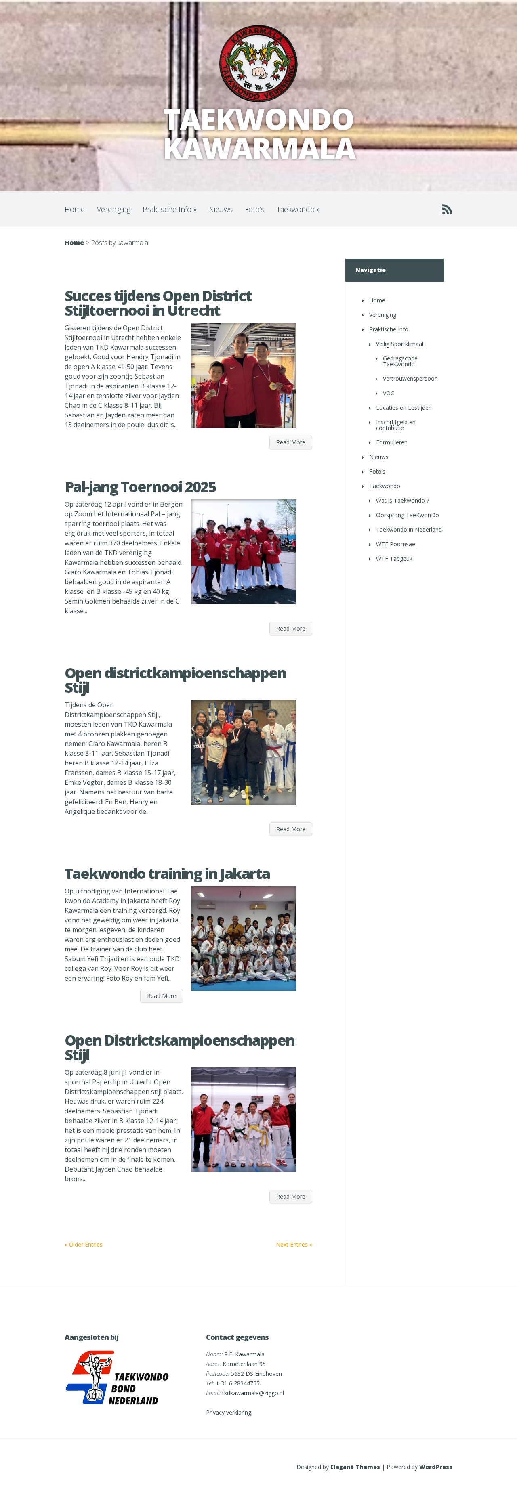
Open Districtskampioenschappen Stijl (179, 1047)
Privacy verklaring (228, 1412)
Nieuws (221, 209)
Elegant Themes (355, 1467)
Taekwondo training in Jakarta (167, 873)
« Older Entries (84, 1244)
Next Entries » (294, 1244)
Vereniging (113, 209)
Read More (290, 442)
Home (75, 209)
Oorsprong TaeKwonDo (407, 515)
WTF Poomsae (395, 544)
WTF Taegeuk (394, 558)
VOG (389, 393)
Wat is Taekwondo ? (402, 500)
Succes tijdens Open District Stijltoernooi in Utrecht (158, 303)
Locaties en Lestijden (404, 407)
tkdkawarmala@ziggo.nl (253, 1393)
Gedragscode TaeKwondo (400, 361)
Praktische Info (170, 209)
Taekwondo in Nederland (409, 529)
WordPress (435, 1467)
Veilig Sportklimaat (400, 344)
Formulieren (392, 442)
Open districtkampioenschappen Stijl (175, 680)
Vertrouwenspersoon (410, 378)
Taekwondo (298, 209)
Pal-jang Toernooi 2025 (140, 487)
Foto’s (255, 209)
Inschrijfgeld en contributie (396, 425)
